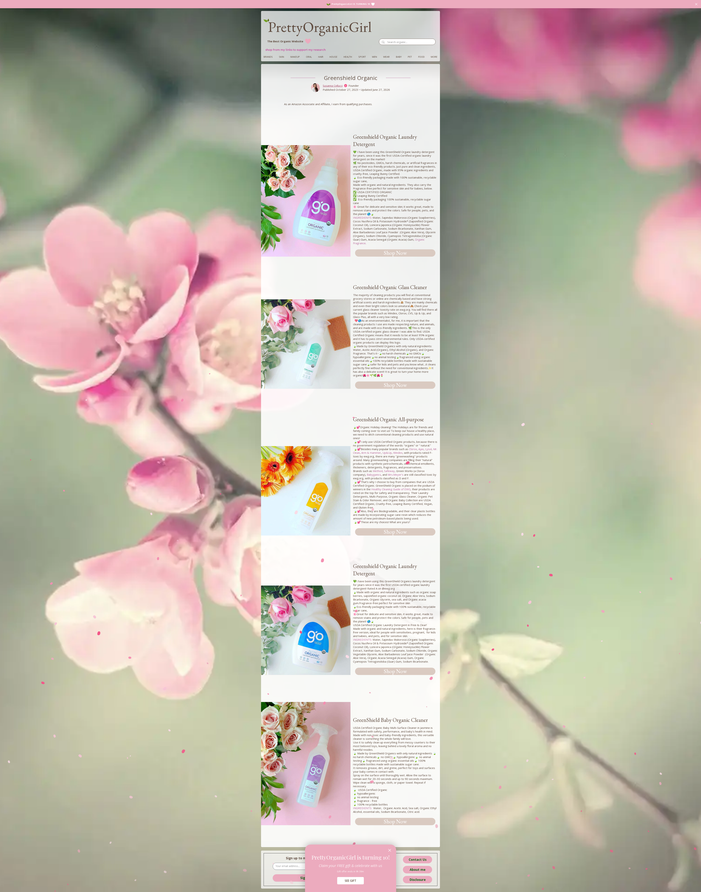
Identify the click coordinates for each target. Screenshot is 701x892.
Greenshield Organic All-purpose (389, 419)
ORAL (309, 56)
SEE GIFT (350, 881)
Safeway (389, 471)
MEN (374, 56)
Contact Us (417, 859)
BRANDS (268, 56)
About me (418, 869)
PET (410, 56)
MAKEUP (295, 56)
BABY (399, 56)
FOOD (421, 56)
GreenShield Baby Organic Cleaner (391, 720)
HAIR (320, 56)
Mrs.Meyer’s (395, 474)
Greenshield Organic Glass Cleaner (390, 287)
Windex (398, 452)
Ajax (421, 449)
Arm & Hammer (371, 452)
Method (378, 471)
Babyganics (374, 474)
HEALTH (348, 56)
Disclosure (417, 879)
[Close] (389, 850)
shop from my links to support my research (295, 49)
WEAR (386, 56)
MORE (434, 56)
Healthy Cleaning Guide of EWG (391, 489)
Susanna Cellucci (333, 85)
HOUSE (333, 56)
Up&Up (387, 452)
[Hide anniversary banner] (696, 4)
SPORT (362, 56)
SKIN (281, 56)
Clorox (413, 449)
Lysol (428, 449)
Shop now (395, 252)
